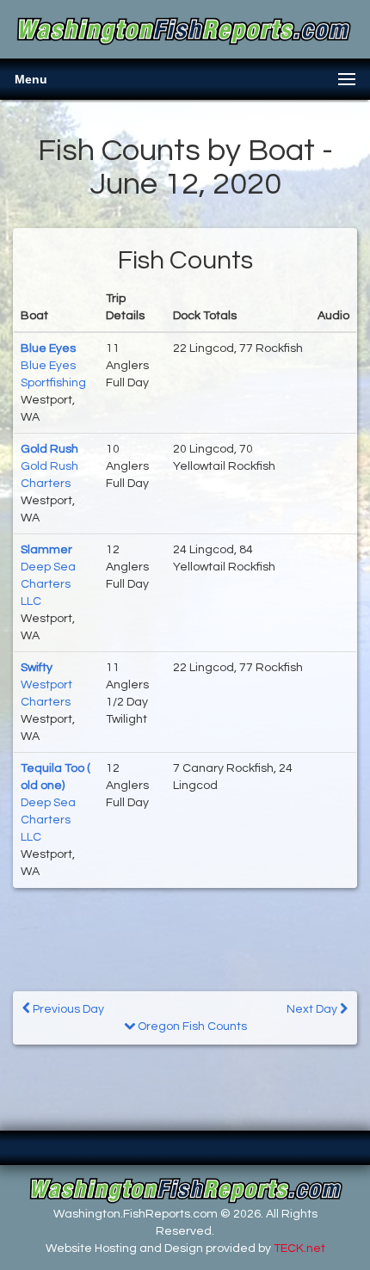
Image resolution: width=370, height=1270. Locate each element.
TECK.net (299, 1248)
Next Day (313, 1009)
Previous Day (67, 1009)
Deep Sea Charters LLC (48, 584)
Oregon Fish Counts (191, 1026)
